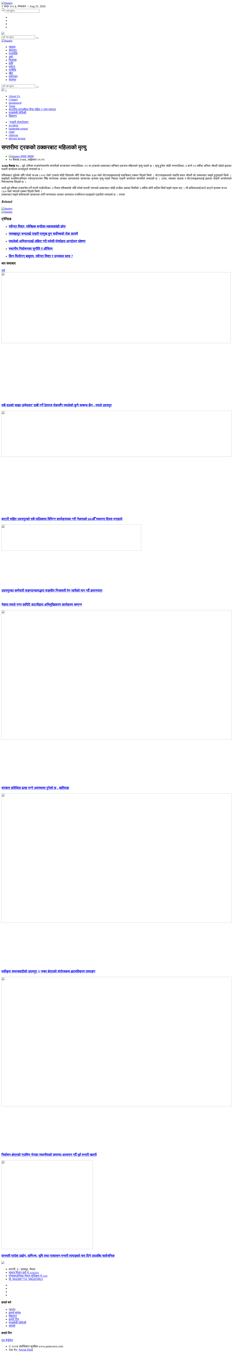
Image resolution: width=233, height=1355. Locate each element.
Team (12, 106)
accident (13, 125)
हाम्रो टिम (14, 1319)
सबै (3, 270)
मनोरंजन (13, 76)
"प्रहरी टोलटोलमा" (19, 122)
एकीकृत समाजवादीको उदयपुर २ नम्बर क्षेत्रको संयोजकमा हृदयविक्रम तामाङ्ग (48, 971)
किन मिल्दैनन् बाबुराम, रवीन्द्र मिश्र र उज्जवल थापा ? (41, 256)
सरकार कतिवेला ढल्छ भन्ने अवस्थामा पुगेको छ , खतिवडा (35, 788)
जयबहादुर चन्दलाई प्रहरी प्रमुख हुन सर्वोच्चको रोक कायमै (43, 234)
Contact (13, 99)
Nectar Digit (26, 1349)
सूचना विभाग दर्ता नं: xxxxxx (24, 1272)
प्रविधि (12, 69)
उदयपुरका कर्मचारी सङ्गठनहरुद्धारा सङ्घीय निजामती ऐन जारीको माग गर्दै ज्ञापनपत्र (51, 590)
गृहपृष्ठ (12, 46)
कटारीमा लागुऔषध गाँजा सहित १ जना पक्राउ (32, 109)
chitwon (13, 135)
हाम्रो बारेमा (15, 1312)
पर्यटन (12, 66)
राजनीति (13, 53)
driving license (17, 138)
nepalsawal (15, 102)
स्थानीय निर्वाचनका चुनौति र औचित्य (31, 249)
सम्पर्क (12, 1325)
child (11, 131)
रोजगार (12, 79)
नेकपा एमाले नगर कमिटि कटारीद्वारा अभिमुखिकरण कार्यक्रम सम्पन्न (41, 604)
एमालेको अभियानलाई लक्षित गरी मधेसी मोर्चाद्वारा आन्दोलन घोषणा (47, 241)
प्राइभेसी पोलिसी (17, 112)
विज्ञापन (13, 115)
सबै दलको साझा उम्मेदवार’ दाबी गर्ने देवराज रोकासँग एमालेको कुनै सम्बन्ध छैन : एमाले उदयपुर (56, 405)
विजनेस (13, 60)
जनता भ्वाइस (27, 156)
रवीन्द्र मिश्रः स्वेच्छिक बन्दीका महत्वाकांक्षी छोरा (37, 226)
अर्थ (11, 56)
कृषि (11, 63)
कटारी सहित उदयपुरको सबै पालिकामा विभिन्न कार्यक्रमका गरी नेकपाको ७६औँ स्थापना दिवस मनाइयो (61, 519)
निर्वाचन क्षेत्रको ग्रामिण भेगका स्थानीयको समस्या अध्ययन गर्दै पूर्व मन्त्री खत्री (49, 1155)
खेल (11, 73)
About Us (14, 96)
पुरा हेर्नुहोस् (7, 1340)
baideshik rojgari (18, 128)
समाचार (13, 50)
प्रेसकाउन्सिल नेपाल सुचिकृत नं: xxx (28, 1275)
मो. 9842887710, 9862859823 (26, 1279)
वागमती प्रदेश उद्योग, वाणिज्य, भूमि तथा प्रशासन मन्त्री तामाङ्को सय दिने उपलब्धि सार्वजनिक (57, 1256)
